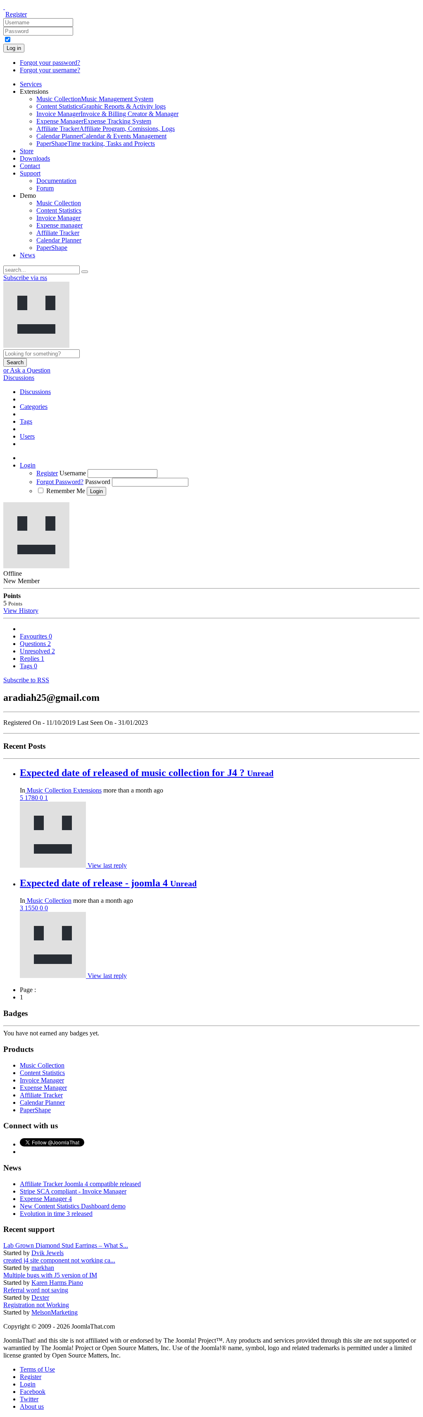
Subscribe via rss (25, 277)
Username (72, 473)
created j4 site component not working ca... (59, 1260)
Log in (14, 48)
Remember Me (65, 490)
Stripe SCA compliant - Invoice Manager (73, 1191)
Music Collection (48, 900)
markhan (42, 1267)
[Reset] (84, 272)
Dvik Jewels (47, 1252)
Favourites (36, 636)
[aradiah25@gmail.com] (54, 975)
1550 (32, 907)
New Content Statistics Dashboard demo (73, 1206)
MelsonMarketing (54, 1312)
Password (97, 481)
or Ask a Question (26, 370)
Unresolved (37, 651)
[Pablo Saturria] (54, 865)
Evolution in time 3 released (56, 1213)
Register (16, 14)
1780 (32, 797)
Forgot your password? (50, 62)
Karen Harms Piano (57, 1282)
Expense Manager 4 (46, 1198)
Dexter (40, 1297)
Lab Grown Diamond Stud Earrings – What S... (65, 1245)
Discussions (18, 377)
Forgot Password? (59, 481)
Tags (28, 665)
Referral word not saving (35, 1290)
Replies (32, 658)
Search (15, 362)
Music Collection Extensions (63, 790)
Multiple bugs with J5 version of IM (50, 1275)
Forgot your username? (50, 70)
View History (20, 610)
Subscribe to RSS (26, 680)
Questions (35, 643)
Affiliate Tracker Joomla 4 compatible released (80, 1183)
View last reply (107, 865)
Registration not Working (36, 1304)
